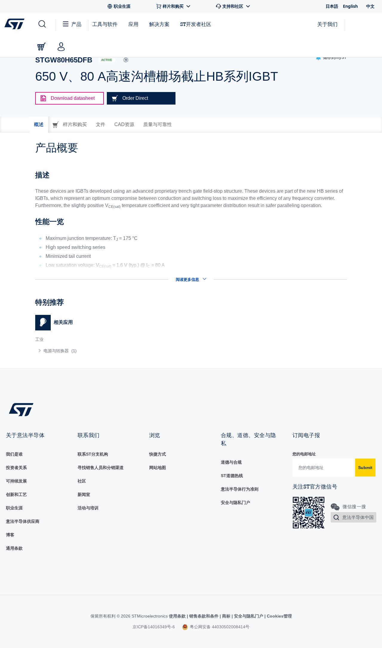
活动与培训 (88, 507)
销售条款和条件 (204, 616)
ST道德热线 (232, 475)
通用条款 (14, 548)
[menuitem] (110, 351)
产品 (76, 24)
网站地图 (157, 467)
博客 (10, 534)
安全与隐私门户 (235, 502)
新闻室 (84, 494)
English (350, 6)
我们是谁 (14, 454)
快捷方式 (157, 454)
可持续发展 (16, 481)
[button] (42, 24)
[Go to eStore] (41, 46)
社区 (82, 481)
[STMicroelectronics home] (15, 24)
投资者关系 (16, 467)
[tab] (39, 125)
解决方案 (159, 24)
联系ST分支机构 (93, 454)
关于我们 (327, 24)
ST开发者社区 (195, 24)
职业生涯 (14, 507)
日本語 (332, 6)
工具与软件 (105, 24)
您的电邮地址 (304, 454)
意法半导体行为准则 (239, 489)
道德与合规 (231, 462)
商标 (226, 616)
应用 (133, 24)
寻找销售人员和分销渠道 (101, 467)
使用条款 (178, 616)
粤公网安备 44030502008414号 (219, 626)
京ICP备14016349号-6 (154, 626)
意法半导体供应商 (22, 521)
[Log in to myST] (61, 46)
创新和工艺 (16, 494)
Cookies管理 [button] (279, 616)
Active (106, 60)
